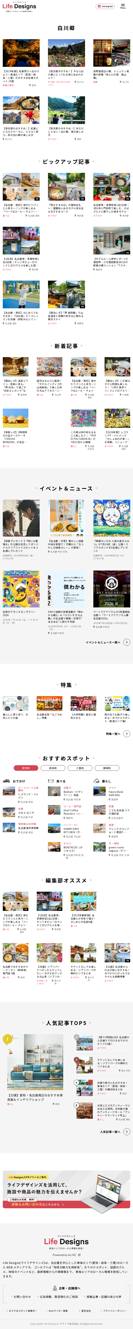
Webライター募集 (58, 1310)
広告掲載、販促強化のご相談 (59, 1296)
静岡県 (107, 768)
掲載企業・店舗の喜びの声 (104, 1296)
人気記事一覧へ (110, 1132)
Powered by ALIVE (64, 1254)
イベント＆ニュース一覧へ (103, 642)
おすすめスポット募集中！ (23, 1310)
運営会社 (86, 1310)
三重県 (80, 768)
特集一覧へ (113, 734)
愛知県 (26, 768)
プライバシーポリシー (115, 1310)
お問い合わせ (22, 1296)
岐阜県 (53, 768)
